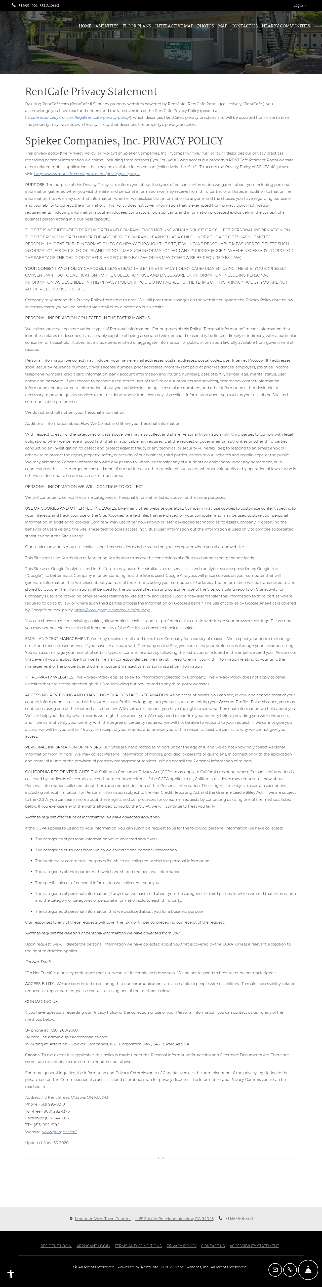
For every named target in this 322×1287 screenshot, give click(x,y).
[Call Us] (290, 1270)
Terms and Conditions (138, 1245)
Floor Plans (137, 26)
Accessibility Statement (254, 1245)
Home (85, 26)
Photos (205, 26)
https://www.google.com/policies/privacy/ (112, 610)
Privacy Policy (181, 1245)
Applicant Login (93, 1245)
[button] (300, 5)
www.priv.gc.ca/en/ (59, 1131)
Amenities (106, 26)
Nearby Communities (286, 26)
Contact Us (244, 26)
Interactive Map (174, 26)
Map (222, 26)
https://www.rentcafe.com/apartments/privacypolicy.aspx (87, 173)
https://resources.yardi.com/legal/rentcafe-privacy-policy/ (77, 117)
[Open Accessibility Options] (11, 1275)
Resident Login (56, 1245)
